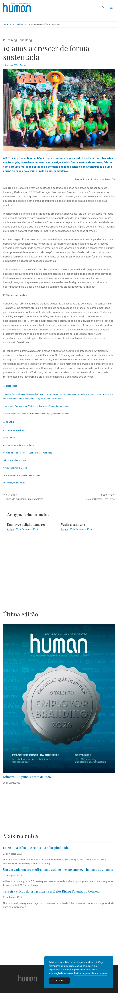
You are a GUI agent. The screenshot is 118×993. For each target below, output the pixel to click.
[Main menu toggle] (111, 7)
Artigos (23, 65)
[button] (103, 8)
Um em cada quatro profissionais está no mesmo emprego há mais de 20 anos (58, 869)
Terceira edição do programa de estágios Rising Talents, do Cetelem (51, 891)
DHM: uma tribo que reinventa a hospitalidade (36, 848)
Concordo (59, 980)
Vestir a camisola (73, 524)
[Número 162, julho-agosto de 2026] (59, 698)
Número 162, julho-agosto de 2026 (27, 777)
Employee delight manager (26, 524)
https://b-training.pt (16, 483)
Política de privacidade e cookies (90, 973)
